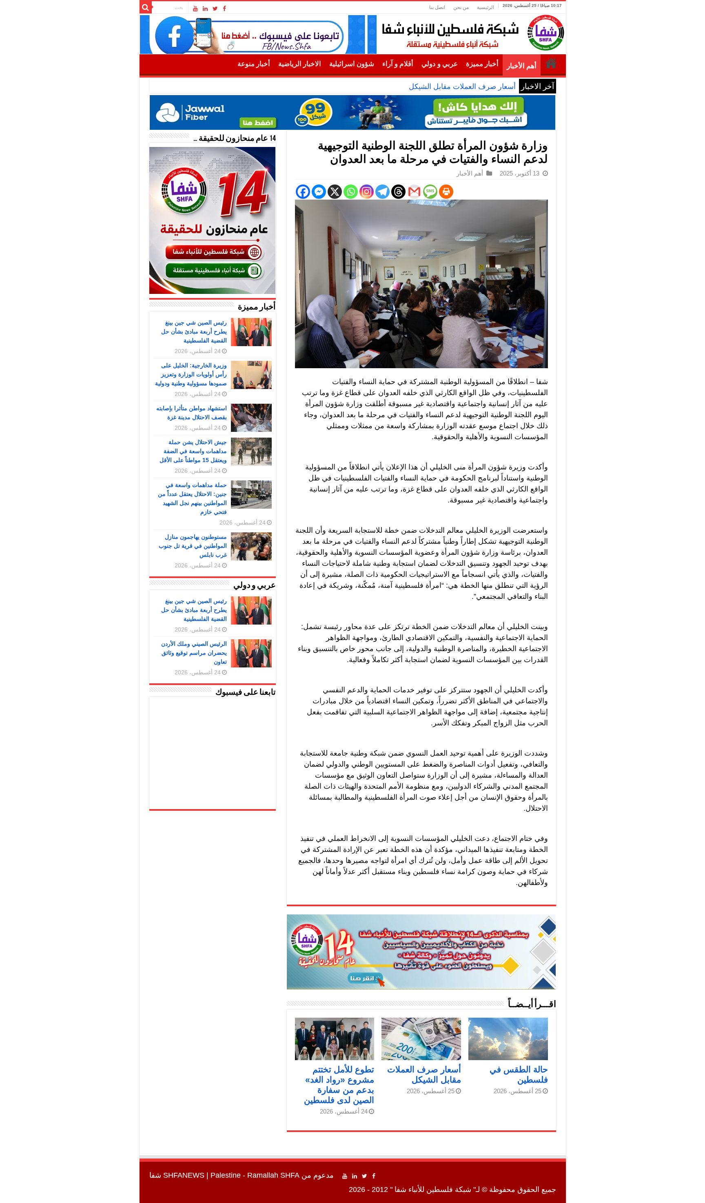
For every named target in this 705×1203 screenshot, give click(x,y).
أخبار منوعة (253, 64)
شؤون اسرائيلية (351, 64)
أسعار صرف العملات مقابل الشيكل (462, 86)
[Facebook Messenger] (319, 192)
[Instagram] (366, 192)
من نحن (461, 7)
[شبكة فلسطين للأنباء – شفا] (471, 31)
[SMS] (430, 192)
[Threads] (398, 192)
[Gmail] (414, 192)
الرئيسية (485, 7)
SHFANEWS (183, 1175)
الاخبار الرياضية (299, 64)
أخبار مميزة (482, 64)
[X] (335, 192)
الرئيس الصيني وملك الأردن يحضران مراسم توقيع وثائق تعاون (194, 652)
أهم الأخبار (522, 66)
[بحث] (146, 7)
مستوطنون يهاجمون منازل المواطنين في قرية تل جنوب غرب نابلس (193, 546)
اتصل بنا (437, 7)
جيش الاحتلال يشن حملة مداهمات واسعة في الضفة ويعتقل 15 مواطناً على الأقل (193, 451)
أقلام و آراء (397, 64)
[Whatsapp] (351, 192)
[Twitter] (215, 8)
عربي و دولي (439, 64)
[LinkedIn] (205, 8)
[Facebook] (224, 8)
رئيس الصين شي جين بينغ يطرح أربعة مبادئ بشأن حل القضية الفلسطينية (194, 331)
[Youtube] (195, 8)
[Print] (446, 192)
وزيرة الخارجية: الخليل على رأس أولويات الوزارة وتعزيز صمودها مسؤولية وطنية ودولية (191, 374)
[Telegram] (382, 192)
